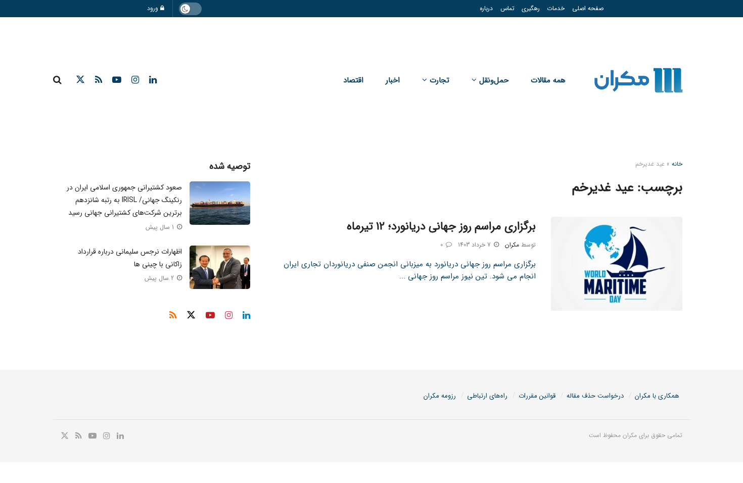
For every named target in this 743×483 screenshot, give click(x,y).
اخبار (393, 80)
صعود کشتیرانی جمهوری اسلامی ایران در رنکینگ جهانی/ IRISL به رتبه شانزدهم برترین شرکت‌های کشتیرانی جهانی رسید (124, 200)
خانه (677, 164)
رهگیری (531, 8)
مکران (512, 245)
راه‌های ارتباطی (487, 396)
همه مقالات (548, 80)
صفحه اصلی (587, 8)
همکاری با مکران (657, 396)
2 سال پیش (160, 278)
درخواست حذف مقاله (595, 396)
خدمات (556, 8)
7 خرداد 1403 (475, 245)
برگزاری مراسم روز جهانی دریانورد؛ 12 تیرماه (441, 226)
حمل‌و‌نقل (493, 80)
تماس (507, 8)
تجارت (439, 80)
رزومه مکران (440, 396)
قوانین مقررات (537, 396)
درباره (486, 8)
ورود (153, 8)
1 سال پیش (161, 227)
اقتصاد (353, 80)
